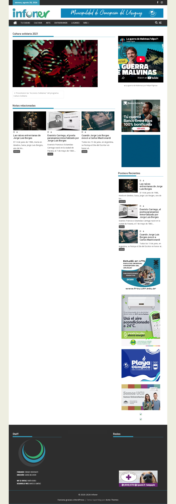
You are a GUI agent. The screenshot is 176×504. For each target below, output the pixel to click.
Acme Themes (112, 499)
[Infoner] (15, 22)
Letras (50, 154)
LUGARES (75, 23)
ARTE (48, 23)
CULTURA (38, 23)
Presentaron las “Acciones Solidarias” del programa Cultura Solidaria (36, 94)
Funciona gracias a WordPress (71, 499)
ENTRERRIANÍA (61, 23)
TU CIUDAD (25, 23)
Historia (16, 151)
